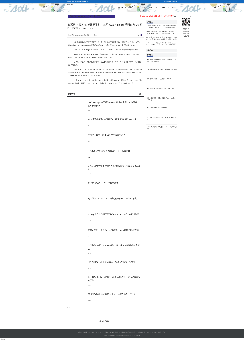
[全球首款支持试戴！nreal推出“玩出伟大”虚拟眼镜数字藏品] (77, 249)
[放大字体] (138, 35)
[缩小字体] (141, 35)
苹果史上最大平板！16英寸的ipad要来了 (106, 135)
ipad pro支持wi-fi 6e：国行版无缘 (103, 182)
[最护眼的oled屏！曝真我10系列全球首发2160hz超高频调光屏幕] (77, 281)
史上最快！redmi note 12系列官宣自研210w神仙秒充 (112, 198)
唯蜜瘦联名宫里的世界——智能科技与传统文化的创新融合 (169, 27)
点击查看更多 (104, 321)
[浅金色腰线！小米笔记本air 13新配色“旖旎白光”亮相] (77, 265)
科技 (89, 16)
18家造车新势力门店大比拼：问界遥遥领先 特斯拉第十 (169, 44)
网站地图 (2, 339)
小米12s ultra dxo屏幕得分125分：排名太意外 (109, 151)
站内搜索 (166, 1)
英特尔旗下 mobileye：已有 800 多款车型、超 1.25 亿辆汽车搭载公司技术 (169, 33)
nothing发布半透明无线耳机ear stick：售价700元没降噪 (113, 214)
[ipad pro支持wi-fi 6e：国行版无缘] (77, 185)
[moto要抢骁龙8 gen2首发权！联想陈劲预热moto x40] (77, 122)
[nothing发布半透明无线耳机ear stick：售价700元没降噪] (77, 217)
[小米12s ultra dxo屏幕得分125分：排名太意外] (77, 153)
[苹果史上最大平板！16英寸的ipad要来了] (77, 137)
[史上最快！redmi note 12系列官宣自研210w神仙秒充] (77, 201)
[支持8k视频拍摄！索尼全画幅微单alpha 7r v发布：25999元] (77, 169)
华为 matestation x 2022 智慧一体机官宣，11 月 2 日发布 (169, 39)
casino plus (173, 1)
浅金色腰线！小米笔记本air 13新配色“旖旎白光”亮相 (112, 262)
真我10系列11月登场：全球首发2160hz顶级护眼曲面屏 (113, 230)
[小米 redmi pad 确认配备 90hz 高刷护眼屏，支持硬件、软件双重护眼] (77, 106)
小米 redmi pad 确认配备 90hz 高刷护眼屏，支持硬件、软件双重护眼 (161, 16)
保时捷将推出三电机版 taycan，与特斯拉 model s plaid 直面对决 (153, 39)
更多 (140, 94)
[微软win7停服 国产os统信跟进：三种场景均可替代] (77, 296)
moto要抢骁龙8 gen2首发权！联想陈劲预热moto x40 (112, 119)
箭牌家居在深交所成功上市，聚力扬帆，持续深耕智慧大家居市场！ (153, 33)
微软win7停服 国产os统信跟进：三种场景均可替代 (111, 294)
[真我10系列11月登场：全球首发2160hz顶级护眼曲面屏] (77, 233)
